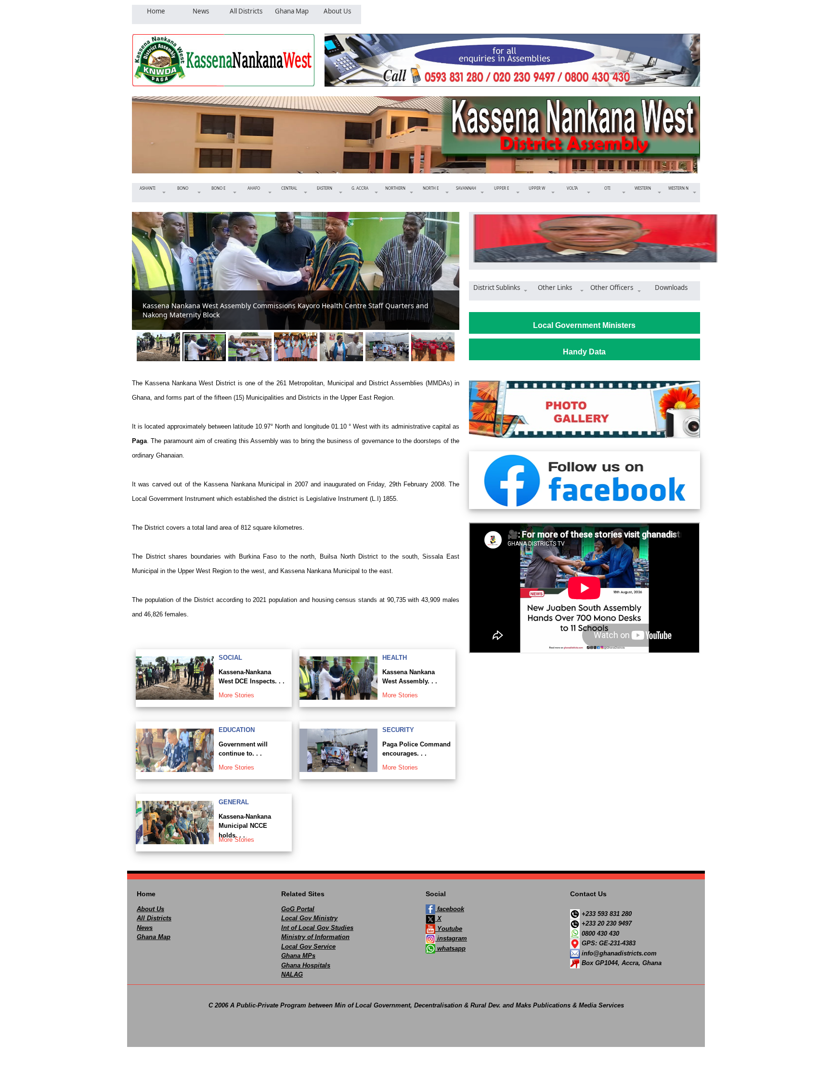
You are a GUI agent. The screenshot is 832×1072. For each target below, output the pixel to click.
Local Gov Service (308, 946)
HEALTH (394, 657)
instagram (451, 938)
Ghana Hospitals (305, 965)
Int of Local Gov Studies (317, 927)
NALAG (292, 974)
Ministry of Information (315, 937)
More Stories (236, 695)
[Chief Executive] (584, 238)
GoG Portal (297, 909)
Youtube (448, 928)
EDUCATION (237, 729)
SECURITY (398, 729)
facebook (449, 909)
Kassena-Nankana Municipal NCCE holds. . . (245, 826)
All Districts (154, 918)
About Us (150, 909)
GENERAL (234, 802)
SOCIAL (230, 657)
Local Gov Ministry (309, 918)
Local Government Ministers (584, 325)
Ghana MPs (298, 955)
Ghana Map (153, 937)
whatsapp (450, 948)
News (145, 927)
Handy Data (584, 352)
